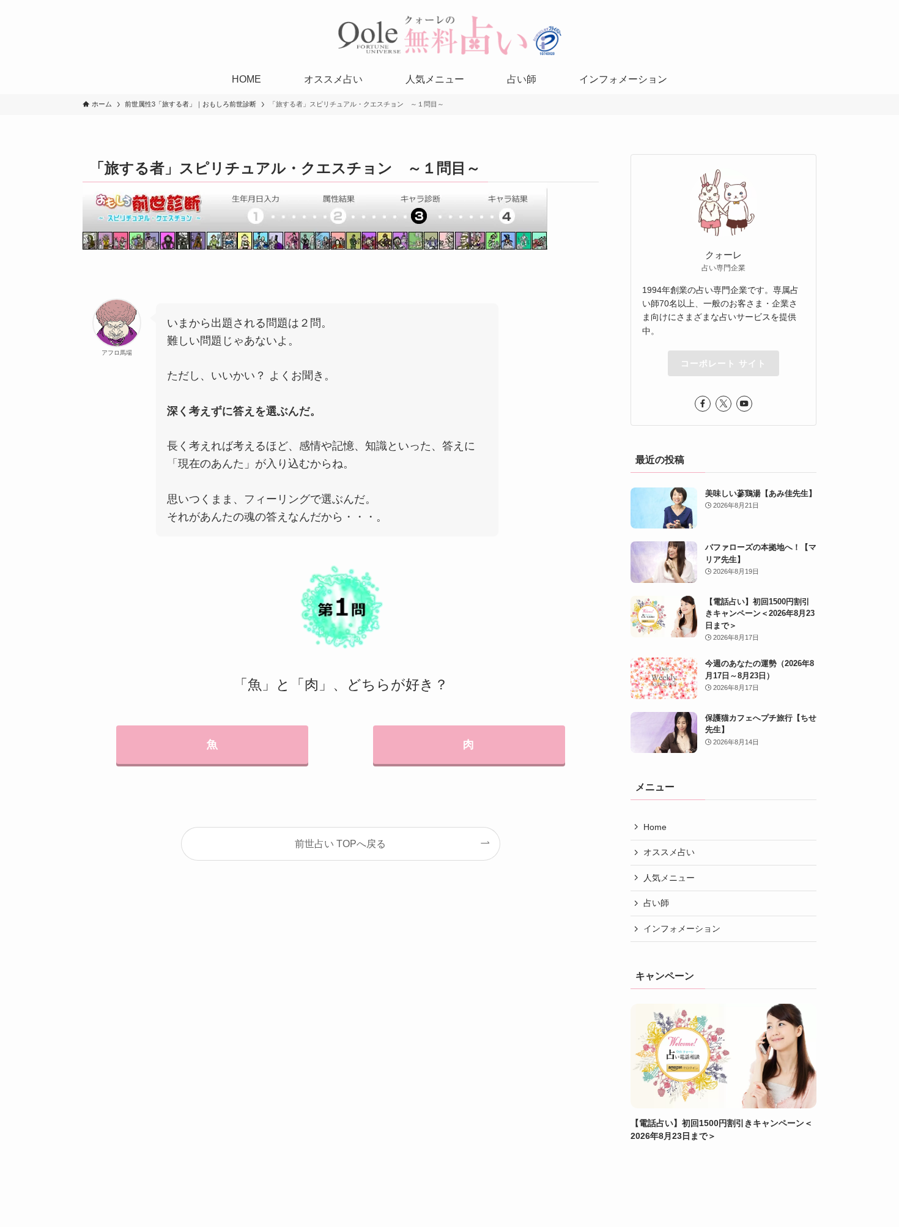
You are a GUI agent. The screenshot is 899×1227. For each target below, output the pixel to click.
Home (655, 827)
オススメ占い (669, 852)
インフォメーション (681, 928)
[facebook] (703, 404)
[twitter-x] (723, 404)
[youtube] (744, 404)
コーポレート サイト (723, 363)
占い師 (656, 903)
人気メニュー (669, 878)
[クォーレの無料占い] (449, 35)
